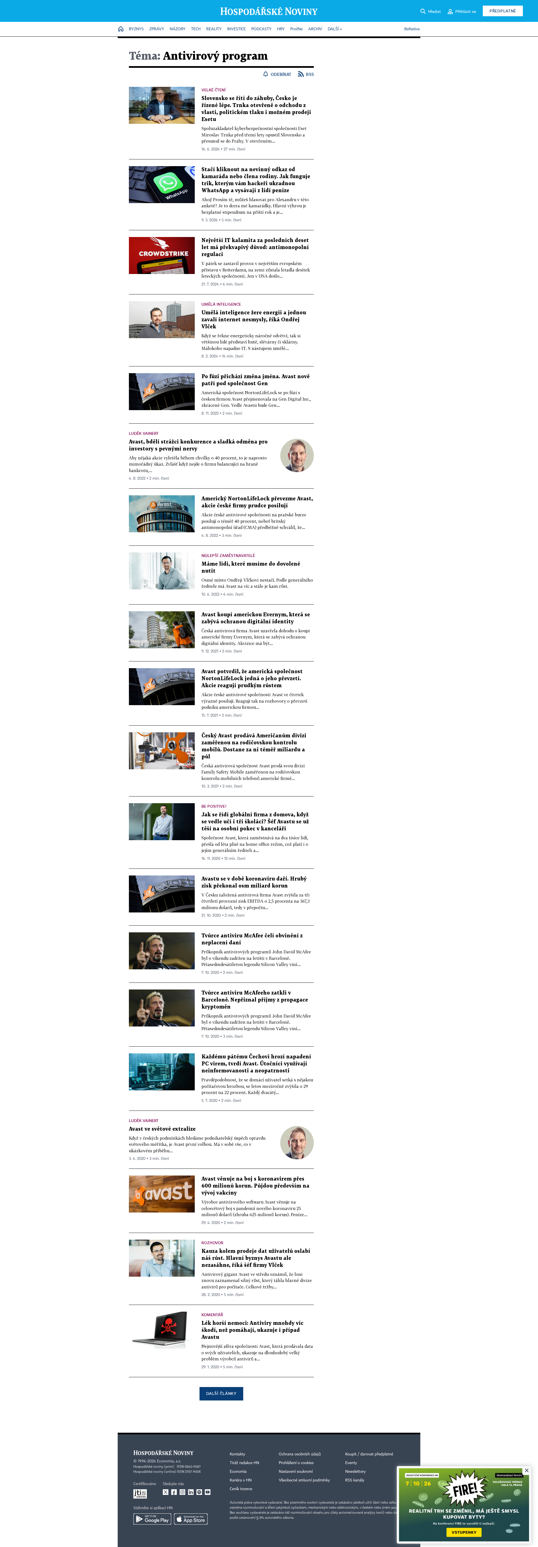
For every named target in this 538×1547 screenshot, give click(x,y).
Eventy (351, 1463)
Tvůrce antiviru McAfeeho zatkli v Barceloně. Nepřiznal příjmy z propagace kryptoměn (254, 1000)
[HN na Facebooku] (174, 1492)
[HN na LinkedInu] (191, 1492)
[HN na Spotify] (199, 1492)
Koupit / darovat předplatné (369, 1454)
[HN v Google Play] (152, 1519)
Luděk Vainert (144, 433)
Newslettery (355, 1472)
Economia (238, 1472)
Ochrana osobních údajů (300, 1454)
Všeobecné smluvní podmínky (304, 1480)
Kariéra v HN (241, 1480)
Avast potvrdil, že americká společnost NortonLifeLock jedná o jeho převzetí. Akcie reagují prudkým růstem (252, 678)
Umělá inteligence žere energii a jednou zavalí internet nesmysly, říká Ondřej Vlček (253, 319)
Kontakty (237, 1454)
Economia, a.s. (169, 1461)
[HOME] (120, 29)
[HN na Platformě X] (165, 1492)
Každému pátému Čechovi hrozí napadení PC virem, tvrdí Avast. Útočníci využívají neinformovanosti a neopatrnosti (256, 1063)
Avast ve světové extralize (162, 1129)
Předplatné (503, 10)
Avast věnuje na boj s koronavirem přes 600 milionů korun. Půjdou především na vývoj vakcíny (255, 1186)
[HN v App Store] (191, 1519)
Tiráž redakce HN (244, 1463)
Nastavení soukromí (296, 1472)
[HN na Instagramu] (182, 1492)
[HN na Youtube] (207, 1492)
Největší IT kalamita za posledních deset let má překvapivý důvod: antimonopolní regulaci (255, 247)
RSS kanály (354, 1480)
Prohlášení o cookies (296, 1463)
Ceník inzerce (241, 1489)
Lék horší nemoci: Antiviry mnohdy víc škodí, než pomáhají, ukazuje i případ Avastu (252, 1330)
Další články (221, 1393)
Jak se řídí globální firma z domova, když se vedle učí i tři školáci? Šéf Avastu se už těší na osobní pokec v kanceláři (255, 821)
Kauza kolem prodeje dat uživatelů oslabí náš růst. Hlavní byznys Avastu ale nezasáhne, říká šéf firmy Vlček (255, 1258)
